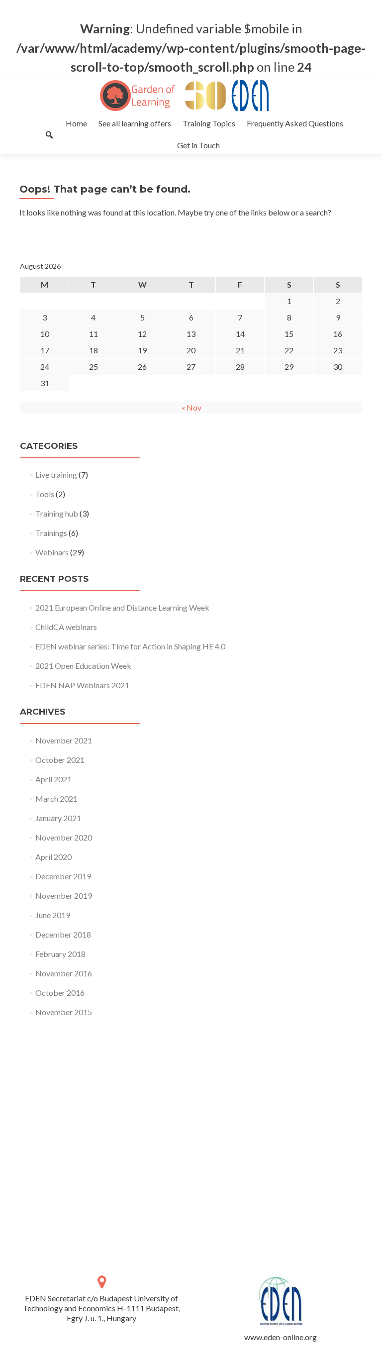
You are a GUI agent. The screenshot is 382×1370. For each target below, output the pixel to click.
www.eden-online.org (280, 1337)
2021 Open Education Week (83, 665)
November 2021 (63, 740)
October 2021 (60, 759)
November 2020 (63, 837)
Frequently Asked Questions (295, 123)
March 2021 (56, 798)
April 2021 (53, 779)
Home (76, 123)
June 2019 (52, 915)
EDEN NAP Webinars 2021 (82, 685)
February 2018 (60, 953)
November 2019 (63, 895)
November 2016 (63, 973)
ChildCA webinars (66, 627)
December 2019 (63, 876)
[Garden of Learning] (187, 95)
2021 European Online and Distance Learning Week (122, 607)
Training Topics (209, 123)
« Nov (191, 407)
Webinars (52, 552)
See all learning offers (134, 123)
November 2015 (63, 1012)
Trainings (51, 532)
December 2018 (63, 934)
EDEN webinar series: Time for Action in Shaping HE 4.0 (130, 646)
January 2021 (58, 818)
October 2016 (60, 992)
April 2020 (53, 856)
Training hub (56, 513)
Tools (44, 494)
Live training (56, 474)
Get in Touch (198, 145)
